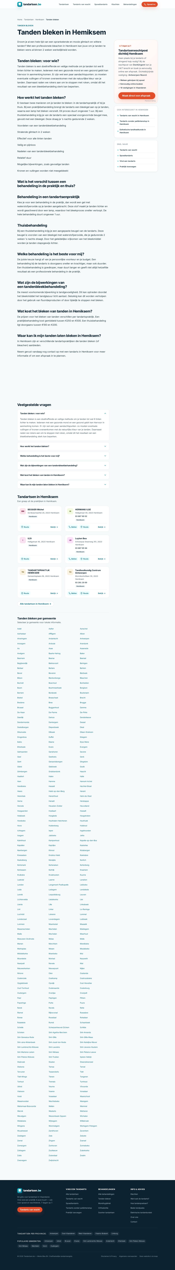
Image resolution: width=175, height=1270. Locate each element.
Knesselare (21, 855)
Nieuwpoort (53, 968)
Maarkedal (53, 924)
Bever (19, 673)
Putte (51, 1003)
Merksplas (21, 949)
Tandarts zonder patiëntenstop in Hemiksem (134, 122)
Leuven (83, 894)
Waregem (84, 1101)
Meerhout (84, 934)
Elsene (51, 742)
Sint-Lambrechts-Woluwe (27, 1047)
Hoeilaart (52, 811)
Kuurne (83, 875)
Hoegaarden (22, 811)
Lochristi (20, 914)
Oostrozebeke (86, 978)
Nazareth (84, 958)
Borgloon (83, 688)
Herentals (21, 796)
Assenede (84, 648)
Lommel (83, 914)
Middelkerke (22, 953)
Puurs (82, 1003)
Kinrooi (51, 850)
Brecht (82, 698)
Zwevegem (22, 1160)
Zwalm (82, 1155)
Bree (51, 702)
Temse (51, 1067)
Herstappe (84, 801)
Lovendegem (54, 919)
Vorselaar (84, 1091)
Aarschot (84, 629)
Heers (19, 791)
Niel (81, 963)
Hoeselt (83, 811)
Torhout (20, 1082)
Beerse (51, 658)
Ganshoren (53, 752)
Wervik (20, 1111)
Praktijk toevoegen (128, 167)
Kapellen (20, 845)
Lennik (20, 894)
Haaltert (20, 776)
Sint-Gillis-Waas (86, 1037)
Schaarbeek (85, 1022)
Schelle (20, 1027)
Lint (18, 909)
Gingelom (84, 762)
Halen (51, 776)
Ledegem (53, 889)
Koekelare (84, 855)
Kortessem (21, 870)
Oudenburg (85, 988)
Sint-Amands (85, 1032)
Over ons (134, 1217)
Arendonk (84, 643)
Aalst (19, 629)
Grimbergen (22, 771)
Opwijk (51, 983)
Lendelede (84, 889)
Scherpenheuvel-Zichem (59, 1027)
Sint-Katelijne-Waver (88, 1042)
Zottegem (21, 1150)
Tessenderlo (54, 1072)
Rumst (51, 1022)
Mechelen (53, 934)
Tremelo (52, 1082)
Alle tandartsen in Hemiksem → (35, 604)
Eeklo (19, 742)
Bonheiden (84, 683)
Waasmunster (23, 1101)
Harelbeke (21, 786)
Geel (19, 757)
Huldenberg (54, 825)
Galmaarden (22, 752)
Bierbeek (83, 673)
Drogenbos (22, 737)
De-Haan (21, 712)
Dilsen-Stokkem (86, 732)
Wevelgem (21, 1116)
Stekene (20, 1067)
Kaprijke (52, 845)
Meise (51, 939)
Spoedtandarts (100, 4)
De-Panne (53, 712)
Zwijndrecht (54, 1160)
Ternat (82, 1067)
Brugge (83, 702)
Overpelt (83, 993)
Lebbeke (83, 885)
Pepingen (53, 998)
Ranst (19, 1008)
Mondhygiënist (104, 1203)
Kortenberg (84, 865)
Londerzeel (22, 919)
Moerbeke (53, 953)
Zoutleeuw (53, 1150)
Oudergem (21, 993)
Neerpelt (21, 963)
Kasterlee (84, 845)
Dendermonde (23, 722)
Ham (19, 781)
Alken (82, 634)
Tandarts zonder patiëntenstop (79, 1208)
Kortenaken (53, 865)
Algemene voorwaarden (128, 1256)
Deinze (51, 717)
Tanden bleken (104, 1199)
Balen (82, 653)
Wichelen (84, 1116)
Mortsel (52, 958)
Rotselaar (84, 1017)
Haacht (83, 771)
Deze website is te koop (149, 1256)
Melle (82, 939)
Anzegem (21, 643)
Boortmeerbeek (55, 688)
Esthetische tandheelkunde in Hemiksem (133, 131)
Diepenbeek (54, 727)
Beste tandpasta (137, 1208)
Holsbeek (21, 816)
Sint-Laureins (54, 1047)
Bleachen (84, 678)
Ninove (20, 973)
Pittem (82, 998)
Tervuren (21, 1072)
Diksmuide (21, 732)
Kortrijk (51, 870)
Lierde (20, 904)
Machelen (53, 929)
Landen (20, 885)
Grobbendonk (54, 771)
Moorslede (21, 958)
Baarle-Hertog (54, 653)
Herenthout (53, 796)
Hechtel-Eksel (85, 786)
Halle (82, 776)
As (18, 648)
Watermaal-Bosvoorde (26, 1106)
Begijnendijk (22, 663)
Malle (19, 934)
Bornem (20, 693)
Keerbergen (22, 850)
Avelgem (21, 653)
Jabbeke (52, 835)
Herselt (52, 801)
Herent (83, 791)
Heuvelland (84, 806)
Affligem (52, 634)
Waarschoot (85, 1096)
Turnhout (83, 1082)
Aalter (51, 629)
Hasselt (52, 786)
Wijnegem (53, 1121)
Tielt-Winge (22, 1077)
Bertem (83, 668)
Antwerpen (84, 638)
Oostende (84, 973)
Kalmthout (21, 840)
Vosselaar (53, 1096)
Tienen (51, 1077)
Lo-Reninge (85, 909)
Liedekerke (53, 899)
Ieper (51, 830)
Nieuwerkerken (23, 968)
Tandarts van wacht (81, 4)
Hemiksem (39, 19)
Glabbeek (53, 767)
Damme (83, 707)
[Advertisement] (63, 380)
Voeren (52, 1091)
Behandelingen (130, 4)
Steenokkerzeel (86, 1062)
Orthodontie (103, 1208)
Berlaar (20, 668)
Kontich (83, 860)
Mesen (51, 949)
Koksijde (52, 860)
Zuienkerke (84, 1150)
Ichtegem (21, 830)
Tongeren (84, 1077)
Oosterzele (21, 978)
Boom (19, 688)
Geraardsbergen (55, 762)
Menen (20, 944)
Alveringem (22, 638)
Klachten (115, 4)
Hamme (52, 781)
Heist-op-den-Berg (57, 791)
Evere (51, 747)
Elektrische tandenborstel (141, 1212)
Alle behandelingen (106, 1194)
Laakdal (20, 880)
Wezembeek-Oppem (57, 1116)
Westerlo (52, 1111)
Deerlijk (20, 717)
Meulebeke (84, 949)
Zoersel (83, 1140)
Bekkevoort (53, 663)
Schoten (20, 1032)
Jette (82, 835)
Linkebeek (84, 904)
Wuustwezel (22, 1131)
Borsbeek (53, 693)
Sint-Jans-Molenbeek (26, 1042)
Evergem (83, 747)
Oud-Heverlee (86, 983)
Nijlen (82, 968)
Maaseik (83, 924)
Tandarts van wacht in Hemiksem (134, 116)
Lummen (20, 924)
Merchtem (53, 944)
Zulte (19, 1155)
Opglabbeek (22, 983)
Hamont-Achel (86, 781)
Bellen (74, 527)
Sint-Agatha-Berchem (58, 1032)
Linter (51, 909)
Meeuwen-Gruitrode (25, 939)
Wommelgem (54, 1126)
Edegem (83, 737)
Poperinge (21, 1003)
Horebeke (21, 821)
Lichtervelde (22, 899)
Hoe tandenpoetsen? (139, 1203)
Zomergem (21, 1145)
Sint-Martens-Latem (25, 1052)
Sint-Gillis (52, 1037)
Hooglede (53, 816)
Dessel (82, 722)
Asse (51, 648)
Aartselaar (21, 634)
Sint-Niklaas (54, 1052)
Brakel (20, 698)
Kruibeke (21, 875)
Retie (82, 1008)
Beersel (83, 658)
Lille (50, 904)
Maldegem (84, 929)
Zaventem (84, 1131)
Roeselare (84, 1013)
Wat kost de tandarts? (140, 1199)
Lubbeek (83, 919)
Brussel (20, 707)
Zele (50, 1136)
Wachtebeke (54, 1101)
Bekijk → (54, 527)
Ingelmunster (85, 830)
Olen (51, 973)
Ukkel (19, 1086)
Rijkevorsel (53, 1013)
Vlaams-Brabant (101, 1233)
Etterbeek (21, 747)
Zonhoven (53, 1145)
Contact (134, 1222)
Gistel (19, 767)
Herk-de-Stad (85, 796)
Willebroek (84, 1121)
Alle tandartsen (72, 1194)
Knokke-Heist (54, 855)
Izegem (20, 835)
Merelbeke (84, 944)
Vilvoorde (84, 1086)
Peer (19, 998)
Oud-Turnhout (23, 988)
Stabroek (21, 1062)
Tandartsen (64, 4)
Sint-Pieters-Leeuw (88, 1052)
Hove (19, 825)
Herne (19, 801)
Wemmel (83, 1106)
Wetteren (84, 1111)
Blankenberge (54, 678)
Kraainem (84, 870)
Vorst (19, 1096)
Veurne (52, 1086)
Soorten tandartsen (106, 1212)
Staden (52, 1062)
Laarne (51, 880)
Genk (82, 757)
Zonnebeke (84, 1145)
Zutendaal (53, 1155)
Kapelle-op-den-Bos (88, 840)
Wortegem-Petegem (88, 1126)
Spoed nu (151, 4)
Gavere (83, 752)
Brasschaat (53, 698)
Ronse (19, 1017)
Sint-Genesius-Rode (25, 1037)
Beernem (21, 658)
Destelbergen (23, 727)
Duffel (51, 737)
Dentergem (53, 722)
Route (26, 527)
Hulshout (83, 825)
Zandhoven (53, 1131)
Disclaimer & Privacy (109, 1256)
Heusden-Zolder (55, 806)
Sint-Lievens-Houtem (89, 1047)
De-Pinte (83, 712)
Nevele (52, 963)
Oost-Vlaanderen (68, 1233)
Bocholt (20, 683)
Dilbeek (52, 732)
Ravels (51, 1008)
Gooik (82, 767)
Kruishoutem (54, 875)
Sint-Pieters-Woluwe (25, 1057)
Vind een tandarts (127, 161)
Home (19, 19)
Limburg (115, 1233)
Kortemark (21, 865)
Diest (82, 727)
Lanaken (83, 880)
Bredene (20, 702)
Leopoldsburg (54, 894)
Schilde (83, 1027)
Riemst (20, 1013)
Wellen (51, 1106)
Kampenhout (54, 840)
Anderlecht (53, 638)
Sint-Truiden (54, 1057)
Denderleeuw (85, 717)
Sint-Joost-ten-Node (57, 1042)
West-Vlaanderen (85, 1233)
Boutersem (84, 693)
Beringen (83, 663)
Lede (19, 889)
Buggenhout (54, 707)
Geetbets (52, 757)
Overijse (52, 993)
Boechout (53, 683)
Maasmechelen (23, 929)
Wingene (21, 1126)
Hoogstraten (85, 816)
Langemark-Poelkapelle (58, 885)
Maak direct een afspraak (136, 95)
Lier (81, 899)
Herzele (20, 806)
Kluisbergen (85, 850)
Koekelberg (22, 860)
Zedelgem (21, 1136)
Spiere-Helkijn (86, 1057)
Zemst (20, 1140)
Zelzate (83, 1136)
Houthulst (84, 821)
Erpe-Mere (84, 742)
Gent (19, 762)
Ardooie (52, 643)
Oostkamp (53, 978)
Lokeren (52, 914)
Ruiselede (21, 1022)
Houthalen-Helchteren (58, 821)
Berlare (52, 668)
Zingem (52, 1140)
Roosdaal (52, 1017)
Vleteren (20, 1091)
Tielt (82, 1072)
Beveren (52, 673)
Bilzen (19, 678)
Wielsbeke (21, 1121)
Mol (81, 953)
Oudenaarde (54, 988)
